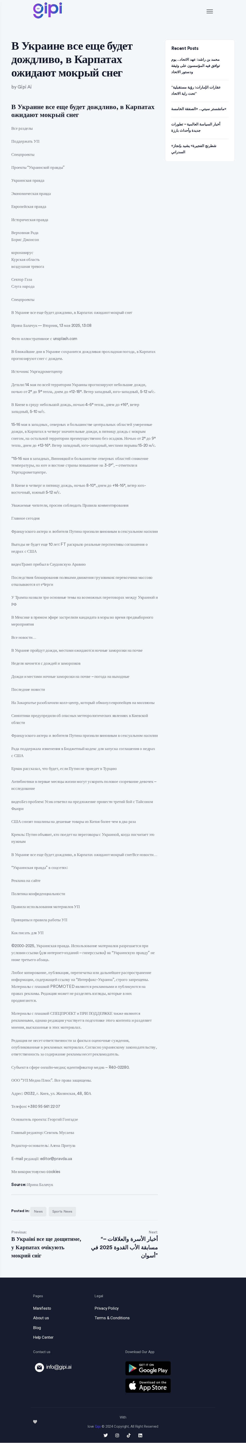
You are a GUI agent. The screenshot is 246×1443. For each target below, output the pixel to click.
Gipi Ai (25, 87)
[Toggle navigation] (210, 11)
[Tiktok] (129, 1435)
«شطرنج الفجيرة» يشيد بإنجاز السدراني (193, 149)
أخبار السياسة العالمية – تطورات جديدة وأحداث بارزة (195, 127)
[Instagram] (117, 1435)
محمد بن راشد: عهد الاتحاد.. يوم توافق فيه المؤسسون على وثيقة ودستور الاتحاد (195, 66)
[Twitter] (106, 1435)
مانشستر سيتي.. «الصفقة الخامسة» (198, 109)
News (38, 1211)
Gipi (98, 1426)
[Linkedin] (140, 1435)
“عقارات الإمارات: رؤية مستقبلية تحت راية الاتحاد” (196, 90)
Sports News (62, 1211)
